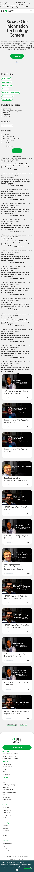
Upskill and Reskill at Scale (9, 756)
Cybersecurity (7, 109)
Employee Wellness (7, 802)
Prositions (6, 142)
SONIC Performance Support (12, 138)
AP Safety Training (8, 140)
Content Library (6, 764)
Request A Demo (17, 747)
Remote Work (6, 797)
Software (5, 89)
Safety (4, 794)
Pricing (4, 771)
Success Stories (6, 812)
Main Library (6, 79)
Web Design (6, 117)
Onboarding (5, 787)
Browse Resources (7, 843)
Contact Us (5, 828)
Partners (4, 835)
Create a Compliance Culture (10, 754)
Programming (7, 115)
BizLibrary (6, 134)
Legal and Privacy (18, 856)
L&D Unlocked (6, 851)
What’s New (5, 830)
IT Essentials (6, 113)
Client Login (5, 838)
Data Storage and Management (12, 111)
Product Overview (7, 767)
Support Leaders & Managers (10, 758)
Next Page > (23, 725)
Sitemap (26, 856)
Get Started (17, 56)
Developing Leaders (7, 789)
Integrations (5, 807)
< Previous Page (12, 725)
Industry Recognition (7, 815)
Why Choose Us (6, 810)
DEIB (3, 782)
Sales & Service (6, 99)
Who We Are (5, 825)
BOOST (4, 820)
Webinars (4, 848)
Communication (6, 799)
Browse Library (6, 774)
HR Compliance (7, 85)
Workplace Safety (7, 96)
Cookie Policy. (28, 868)
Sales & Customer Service (9, 792)
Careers (4, 833)
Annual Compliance (7, 780)
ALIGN (4, 817)
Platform (4, 769)
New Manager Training (8, 785)
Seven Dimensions (8, 136)
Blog (3, 846)
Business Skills (6, 82)
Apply (17, 151)
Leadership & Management (10, 92)
